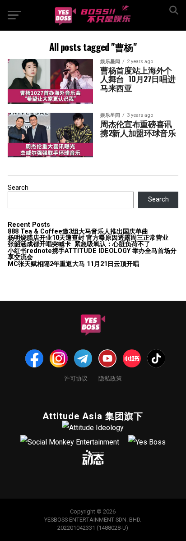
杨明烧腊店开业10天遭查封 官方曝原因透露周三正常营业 (88, 238)
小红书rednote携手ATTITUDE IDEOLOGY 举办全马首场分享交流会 (92, 254)
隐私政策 (110, 378)
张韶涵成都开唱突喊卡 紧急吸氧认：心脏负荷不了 (79, 244)
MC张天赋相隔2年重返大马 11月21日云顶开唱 (73, 264)
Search (18, 188)
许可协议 (76, 378)
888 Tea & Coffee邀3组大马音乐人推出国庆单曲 (78, 231)
